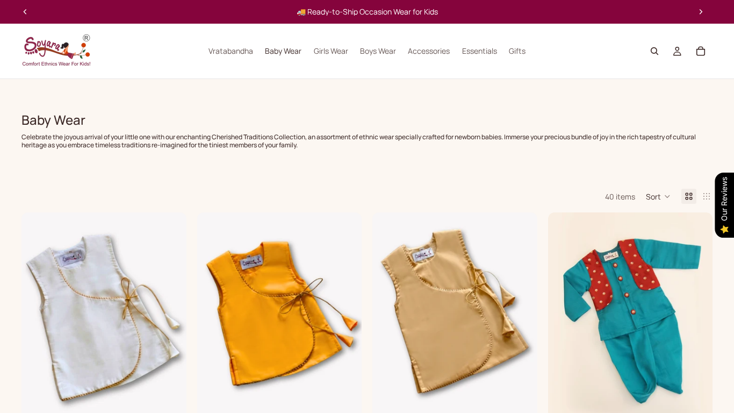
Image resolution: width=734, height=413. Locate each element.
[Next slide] (701, 12)
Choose (178, 402)
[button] (658, 196)
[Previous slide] (25, 12)
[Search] (654, 51)
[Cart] (701, 51)
